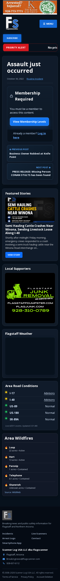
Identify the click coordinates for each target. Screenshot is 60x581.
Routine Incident (35, 78)
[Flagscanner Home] (11, 23)
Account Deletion (45, 576)
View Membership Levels (29, 121)
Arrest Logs (8, 538)
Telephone (15, 475)
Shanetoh (15, 484)
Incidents (7, 533)
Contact (36, 538)
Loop (12, 447)
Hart (11, 456)
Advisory (49, 393)
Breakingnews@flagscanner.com (23, 558)
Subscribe (12, 38)
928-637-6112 (13, 563)
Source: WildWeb (13, 492)
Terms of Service (10, 576)
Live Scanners (39, 533)
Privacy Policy (27, 576)
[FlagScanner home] (7, 515)
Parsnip (13, 466)
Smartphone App (12, 542)
